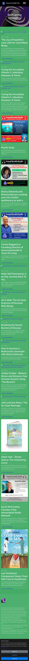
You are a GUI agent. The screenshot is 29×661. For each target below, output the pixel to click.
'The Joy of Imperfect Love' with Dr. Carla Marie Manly (14, 42)
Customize (14, 655)
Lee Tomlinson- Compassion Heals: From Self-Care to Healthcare (14, 576)
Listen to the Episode (7, 58)
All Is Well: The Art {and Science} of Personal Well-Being (13, 303)
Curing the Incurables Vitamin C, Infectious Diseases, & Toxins (12, 72)
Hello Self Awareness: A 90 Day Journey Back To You (13, 276)
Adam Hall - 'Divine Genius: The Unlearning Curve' (13, 460)
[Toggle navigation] (24, 3)
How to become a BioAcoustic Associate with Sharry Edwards (13, 351)
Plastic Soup (7, 147)
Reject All (14, 651)
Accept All (14, 658)
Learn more (4, 647)
